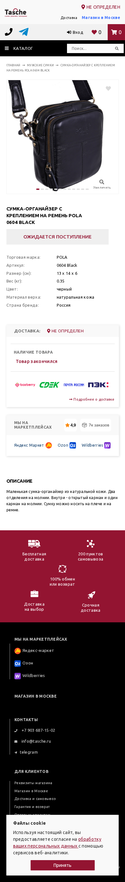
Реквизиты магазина (33, 783)
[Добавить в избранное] (105, 88)
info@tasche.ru (35, 741)
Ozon (63, 445)
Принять (62, 865)
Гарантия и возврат (32, 807)
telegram (29, 752)
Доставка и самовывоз (35, 799)
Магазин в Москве (101, 17)
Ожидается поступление (57, 236)
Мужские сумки (40, 65)
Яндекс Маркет (29, 445)
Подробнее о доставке (93, 399)
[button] (37, 189)
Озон (27, 663)
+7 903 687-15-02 (37, 730)
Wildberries (92, 445)
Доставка (69, 18)
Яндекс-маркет (38, 650)
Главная (13, 65)
